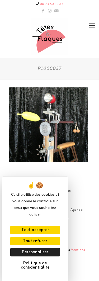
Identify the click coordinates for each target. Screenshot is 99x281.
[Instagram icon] (50, 11)
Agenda (76, 210)
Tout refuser (35, 241)
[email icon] (56, 11)
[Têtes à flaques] (49, 36)
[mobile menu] (91, 26)
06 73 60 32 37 (51, 4)
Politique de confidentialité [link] (35, 265)
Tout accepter (35, 230)
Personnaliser (35, 252)
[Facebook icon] (43, 11)
